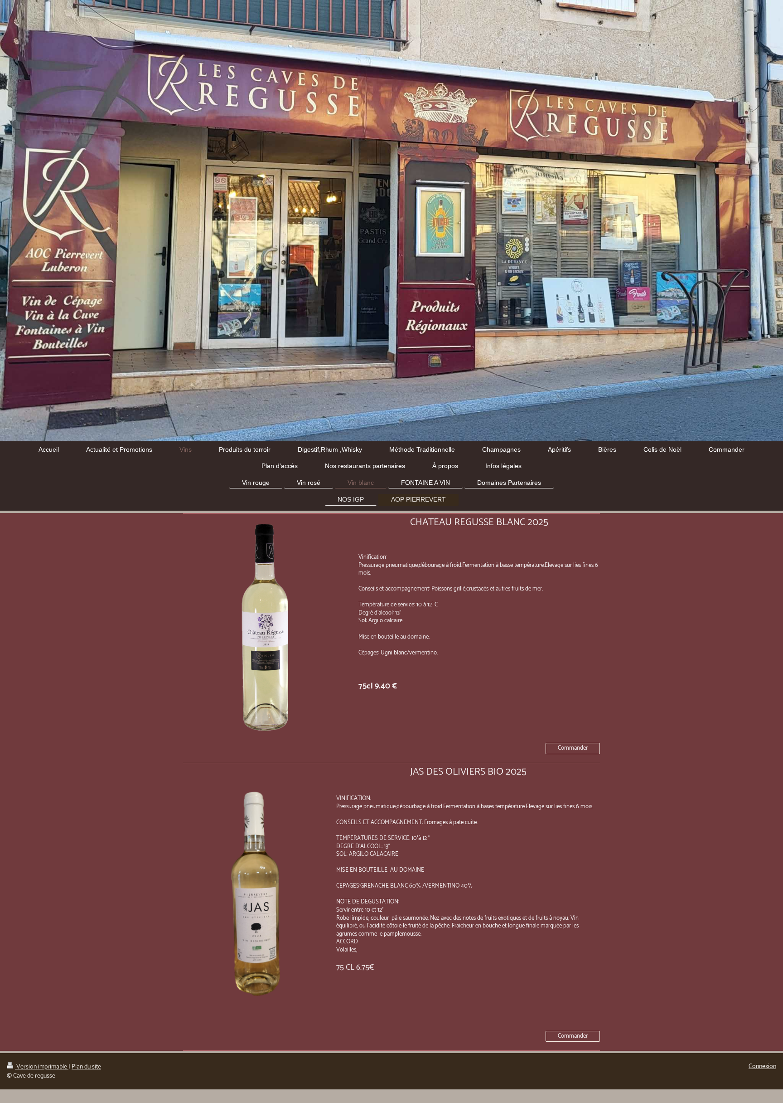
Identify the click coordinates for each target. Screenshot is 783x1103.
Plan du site (86, 1067)
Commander (573, 748)
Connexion (762, 1066)
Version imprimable (41, 1067)
